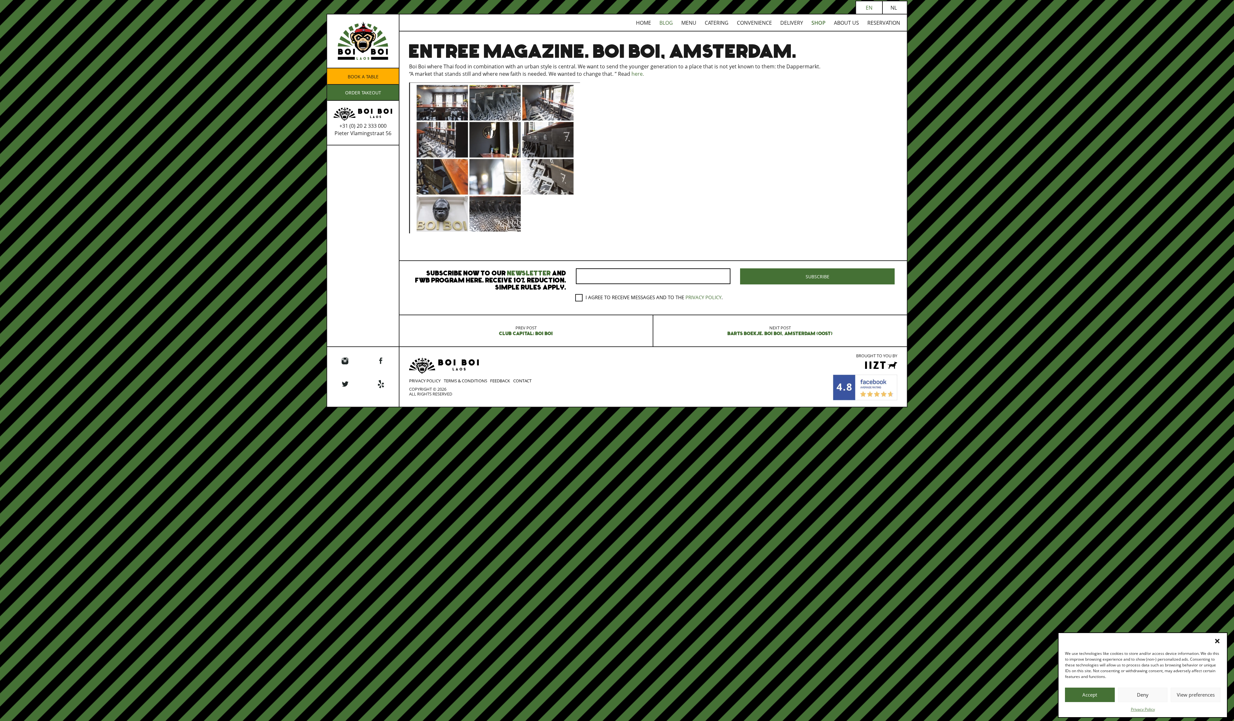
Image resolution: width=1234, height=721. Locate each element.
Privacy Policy (1143, 709)
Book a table (363, 77)
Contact (522, 381)
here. (637, 73)
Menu (688, 22)
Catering (717, 22)
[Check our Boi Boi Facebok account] (381, 361)
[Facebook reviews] (865, 387)
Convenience (754, 22)
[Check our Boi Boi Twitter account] (345, 384)
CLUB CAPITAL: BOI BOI (526, 330)
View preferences (1196, 694)
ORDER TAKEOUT (363, 93)
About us (846, 22)
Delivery (791, 22)
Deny (1143, 694)
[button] (1217, 641)
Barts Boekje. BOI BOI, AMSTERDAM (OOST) (780, 330)
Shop (818, 22)
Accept (1089, 694)
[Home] (363, 64)
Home (643, 22)
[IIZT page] (881, 367)
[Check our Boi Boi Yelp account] (381, 384)
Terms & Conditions (465, 381)
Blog (666, 22)
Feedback (500, 381)
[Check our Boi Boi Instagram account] (345, 361)
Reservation (883, 22)
